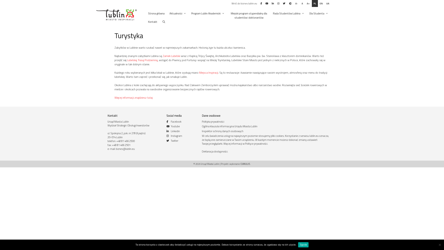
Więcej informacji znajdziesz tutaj (133, 97)
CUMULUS (245, 164)
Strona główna (156, 13)
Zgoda (303, 244)
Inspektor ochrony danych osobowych (222, 131)
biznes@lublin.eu (125, 149)
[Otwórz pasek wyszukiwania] (164, 22)
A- (296, 3)
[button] (184, 13)
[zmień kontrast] (290, 3)
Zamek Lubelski (171, 56)
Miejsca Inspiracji (208, 72)
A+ (308, 3)
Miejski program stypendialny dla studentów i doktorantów (249, 15)
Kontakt (152, 22)
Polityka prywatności (213, 122)
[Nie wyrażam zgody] (439, 245)
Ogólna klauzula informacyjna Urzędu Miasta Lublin (229, 126)
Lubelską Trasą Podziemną (142, 60)
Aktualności (175, 13)
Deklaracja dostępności (215, 151)
